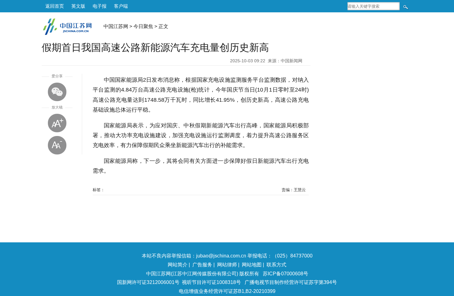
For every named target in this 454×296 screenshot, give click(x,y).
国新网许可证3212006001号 (148, 282)
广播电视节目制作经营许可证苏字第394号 (291, 282)
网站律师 (227, 264)
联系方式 (276, 264)
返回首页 (54, 6)
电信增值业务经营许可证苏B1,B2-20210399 (227, 291)
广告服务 (202, 264)
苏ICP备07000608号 (285, 273)
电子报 (100, 6)
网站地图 (252, 264)
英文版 (78, 6)
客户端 (121, 6)
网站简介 (177, 264)
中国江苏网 (115, 26)
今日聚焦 (143, 26)
